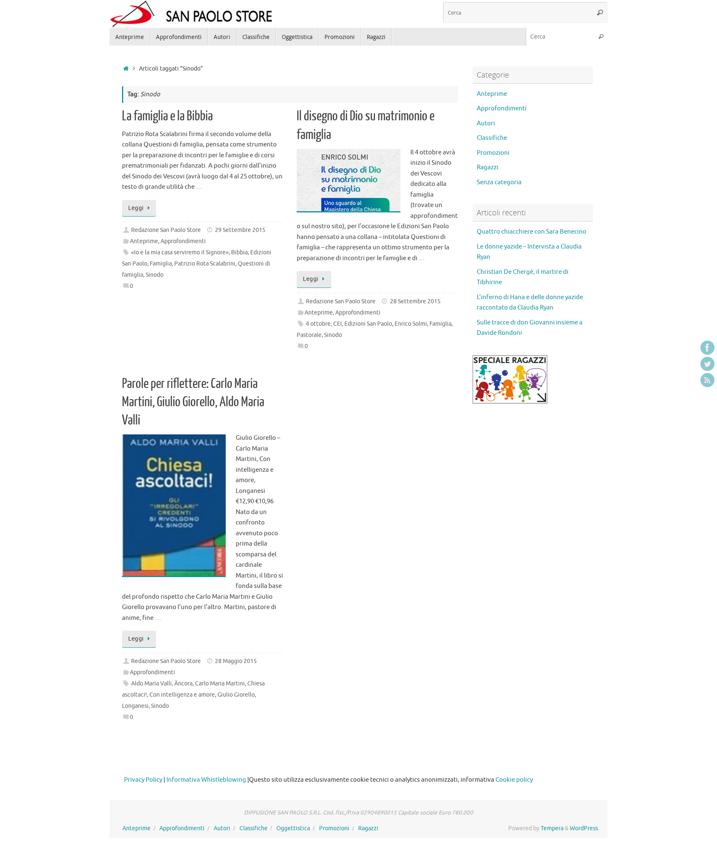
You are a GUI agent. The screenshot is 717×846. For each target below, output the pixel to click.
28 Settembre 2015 (415, 301)
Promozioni (493, 153)
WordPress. (584, 828)
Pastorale (309, 335)
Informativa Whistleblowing (206, 780)
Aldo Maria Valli (151, 683)
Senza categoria (499, 182)
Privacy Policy (143, 780)
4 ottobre (318, 323)
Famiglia (161, 263)
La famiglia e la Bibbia (167, 116)
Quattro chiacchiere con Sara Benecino (531, 232)
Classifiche (492, 138)
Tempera (552, 828)
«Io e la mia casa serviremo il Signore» (180, 252)
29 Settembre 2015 (240, 230)
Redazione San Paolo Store (166, 230)
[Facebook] (707, 348)
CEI (337, 323)
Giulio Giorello (236, 694)
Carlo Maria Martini (220, 683)
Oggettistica (293, 828)
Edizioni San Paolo (368, 323)
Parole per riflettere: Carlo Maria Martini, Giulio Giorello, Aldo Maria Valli (193, 402)
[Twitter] (707, 364)
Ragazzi (487, 167)
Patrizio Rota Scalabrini (204, 263)
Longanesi (135, 705)
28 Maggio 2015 (236, 661)
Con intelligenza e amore (182, 694)
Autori (486, 123)
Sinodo (154, 274)
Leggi (136, 208)
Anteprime (144, 241)
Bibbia (239, 252)
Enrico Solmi (411, 323)
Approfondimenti (183, 241)
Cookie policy (514, 780)
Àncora (183, 683)
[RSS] (707, 380)
